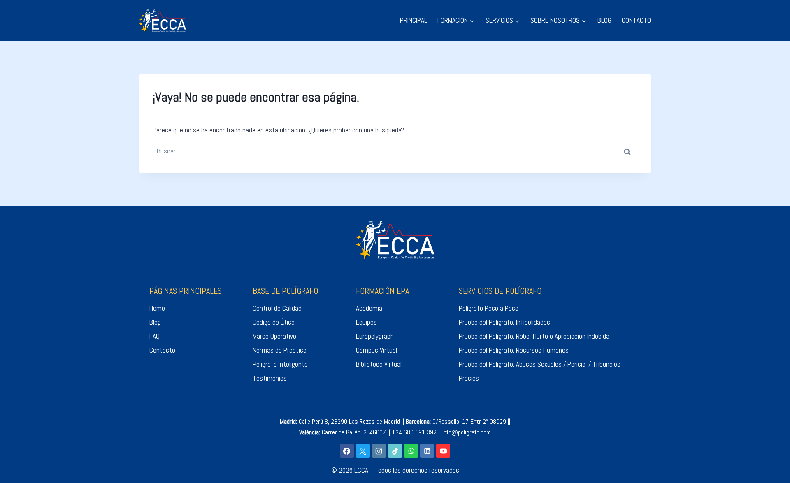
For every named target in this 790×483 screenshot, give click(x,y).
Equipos (366, 322)
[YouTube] (443, 451)
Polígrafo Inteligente (280, 364)
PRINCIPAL (413, 20)
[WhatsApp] (411, 451)
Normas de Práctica (280, 350)
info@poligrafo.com (466, 432)
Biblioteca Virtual (379, 364)
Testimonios (270, 378)
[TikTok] (395, 451)
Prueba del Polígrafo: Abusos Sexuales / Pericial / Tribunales (539, 364)
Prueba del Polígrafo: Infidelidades (504, 322)
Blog (155, 322)
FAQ (154, 336)
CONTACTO (636, 20)
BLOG (604, 20)
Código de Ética (274, 322)
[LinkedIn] (427, 451)
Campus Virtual (376, 350)
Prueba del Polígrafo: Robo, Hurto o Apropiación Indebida (534, 336)
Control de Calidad (277, 308)
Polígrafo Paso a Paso (488, 308)
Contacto (162, 350)
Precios (469, 378)
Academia (369, 308)
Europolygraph (375, 336)
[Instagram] (379, 451)
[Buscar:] (395, 151)
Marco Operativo (274, 336)
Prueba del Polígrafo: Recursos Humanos (514, 350)
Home (157, 308)
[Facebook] (347, 451)
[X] (363, 451)
